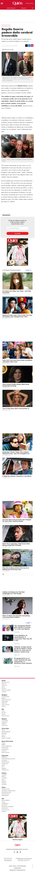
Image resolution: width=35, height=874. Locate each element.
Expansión (5, 755)
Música (3, 736)
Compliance (17, 868)
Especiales (4, 725)
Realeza (23, 8)
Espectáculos (11, 8)
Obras (3, 765)
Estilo (3, 730)
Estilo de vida (5, 715)
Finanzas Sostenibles (8, 806)
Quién (4, 680)
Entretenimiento (6, 731)
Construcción (6, 789)
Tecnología (5, 763)
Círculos (4, 685)
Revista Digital (29, 3)
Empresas (4, 757)
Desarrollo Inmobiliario (8, 790)
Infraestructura (6, 792)
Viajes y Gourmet (6, 690)
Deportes (4, 733)
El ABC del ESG (5, 809)
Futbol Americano (7, 746)
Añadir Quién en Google (8, 49)
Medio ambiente (6, 800)
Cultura (4, 691)
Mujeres (4, 719)
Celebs (3, 714)
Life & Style (5, 728)
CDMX (3, 779)
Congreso (4, 778)
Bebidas (4, 698)
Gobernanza (5, 803)
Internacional (6, 762)
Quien (14, 852)
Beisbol (4, 744)
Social (3, 802)
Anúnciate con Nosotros (17, 870)
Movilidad (4, 805)
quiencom (21, 851)
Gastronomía (5, 696)
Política (4, 773)
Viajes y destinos (6, 699)
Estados (4, 781)
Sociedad (4, 784)
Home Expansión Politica (8, 758)
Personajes (5, 701)
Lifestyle (4, 750)
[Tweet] (26, 45)
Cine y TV (4, 734)
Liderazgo (4, 722)
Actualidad (5, 720)
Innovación (5, 808)
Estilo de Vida (5, 704)
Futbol (4, 743)
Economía (4, 760)
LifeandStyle (5, 770)
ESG (3, 798)
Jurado (4, 706)
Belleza (4, 688)
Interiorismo (5, 795)
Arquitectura (5, 793)
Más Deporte (5, 749)
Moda (3, 687)
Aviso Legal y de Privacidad (17, 866)
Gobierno (4, 774)
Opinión (4, 723)
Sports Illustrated (7, 741)
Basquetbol (5, 747)
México (3, 776)
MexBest (4, 695)
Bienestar (4, 702)
